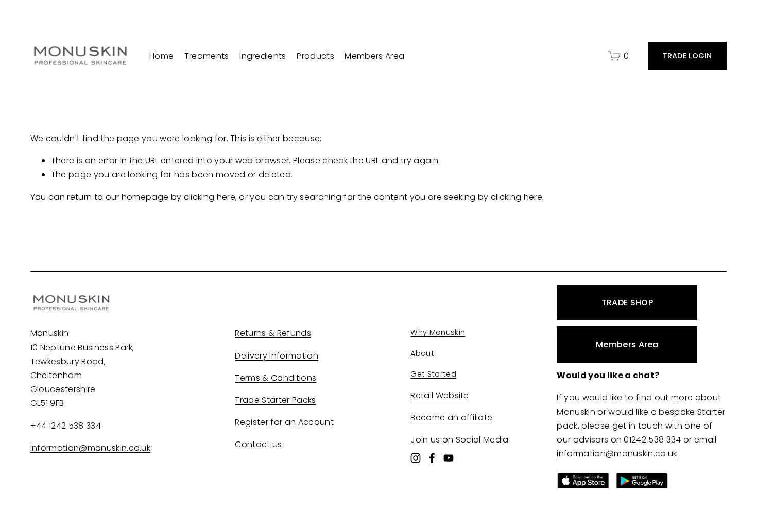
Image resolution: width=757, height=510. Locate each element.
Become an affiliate (451, 417)
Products (315, 56)
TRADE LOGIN (687, 55)
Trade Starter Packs (275, 400)
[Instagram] (415, 458)
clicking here (209, 197)
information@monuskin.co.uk (90, 448)
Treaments (206, 56)
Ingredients (262, 56)
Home (161, 56)
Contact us (258, 444)
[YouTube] (448, 458)
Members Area (374, 56)
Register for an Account (284, 422)
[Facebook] (432, 458)
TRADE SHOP (627, 303)
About (422, 353)
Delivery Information (276, 356)
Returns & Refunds (273, 333)
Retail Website (439, 395)
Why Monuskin (437, 332)
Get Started (433, 374)
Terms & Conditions (275, 378)
